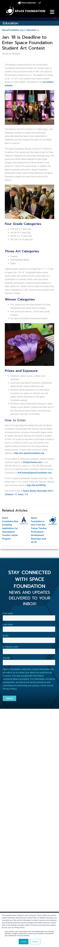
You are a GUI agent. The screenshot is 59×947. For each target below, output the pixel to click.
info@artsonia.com (32, 462)
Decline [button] (35, 941)
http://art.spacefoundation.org (29, 453)
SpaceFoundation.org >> (14, 30)
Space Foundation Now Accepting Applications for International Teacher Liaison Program (10, 528)
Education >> (33, 30)
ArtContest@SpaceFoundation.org (34, 472)
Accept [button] (23, 941)
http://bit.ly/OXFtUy (36, 485)
